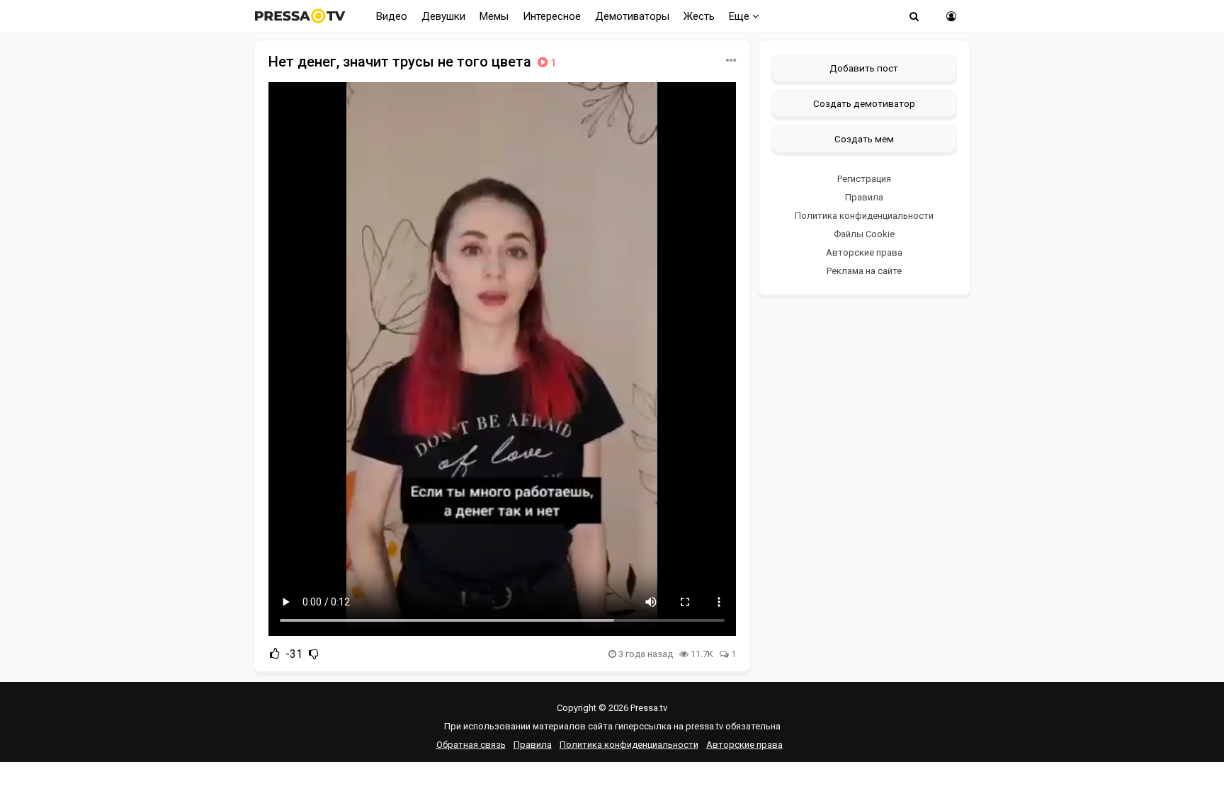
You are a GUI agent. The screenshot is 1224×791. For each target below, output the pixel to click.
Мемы (494, 16)
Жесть (699, 16)
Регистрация (864, 178)
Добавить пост (863, 68)
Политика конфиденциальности (864, 215)
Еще (740, 16)
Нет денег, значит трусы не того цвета (412, 61)
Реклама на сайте (864, 271)
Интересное (552, 16)
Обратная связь (471, 744)
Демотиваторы (632, 16)
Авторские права (864, 252)
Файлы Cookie (864, 234)
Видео (391, 16)
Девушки (443, 16)
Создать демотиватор (864, 103)
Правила (864, 197)
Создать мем (864, 138)
